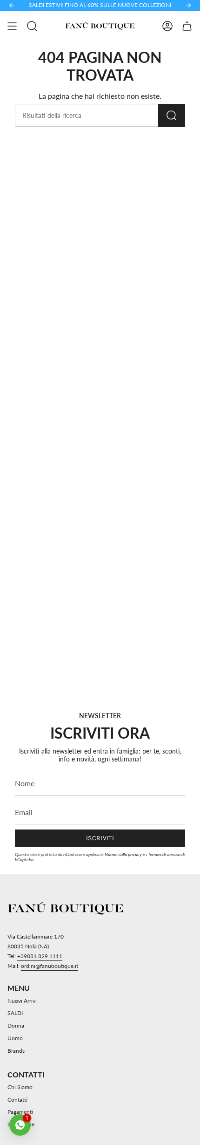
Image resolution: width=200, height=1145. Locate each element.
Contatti (17, 1099)
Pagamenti (20, 1111)
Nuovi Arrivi (22, 1000)
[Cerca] (171, 115)
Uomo (15, 1038)
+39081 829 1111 (39, 956)
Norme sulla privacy (123, 854)
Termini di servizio (164, 854)
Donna (15, 1025)
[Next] (188, 5)
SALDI (15, 1012)
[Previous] (11, 5)
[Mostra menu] (12, 26)
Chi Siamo (20, 1086)
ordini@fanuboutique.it (49, 965)
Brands (16, 1050)
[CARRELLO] (187, 26)
